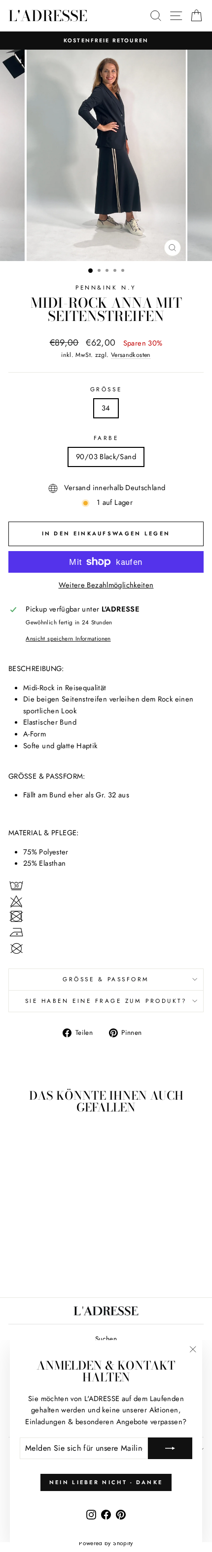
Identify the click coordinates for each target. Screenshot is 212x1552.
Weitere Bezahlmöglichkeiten (106, 585)
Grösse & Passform (106, 979)
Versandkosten (131, 355)
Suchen (106, 1339)
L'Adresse (47, 15)
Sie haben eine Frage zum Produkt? (106, 1000)
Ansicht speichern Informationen (68, 638)
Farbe (106, 438)
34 (106, 408)
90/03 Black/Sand (106, 456)
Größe (106, 389)
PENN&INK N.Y (105, 287)
